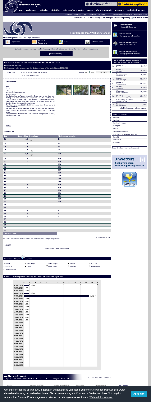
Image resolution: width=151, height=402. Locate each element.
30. (5, 228)
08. (5, 164)
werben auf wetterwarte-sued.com (125, 134)
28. (5, 222)
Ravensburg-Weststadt (124, 99)
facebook (116, 120)
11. (5, 173)
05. (5, 154)
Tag (5, 136)
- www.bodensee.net (131, 148)
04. (5, 149)
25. (5, 213)
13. (5, 179)
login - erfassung (34, 38)
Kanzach (119, 95)
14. (5, 181)
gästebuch (117, 117)
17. (5, 190)
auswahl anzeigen (95, 18)
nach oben (98, 377)
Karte (66, 42)
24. (5, 210)
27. (5, 219)
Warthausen (120, 91)
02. (5, 143)
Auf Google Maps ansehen (15, 92)
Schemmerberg (121, 74)
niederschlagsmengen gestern (130, 60)
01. (5, 139)
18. (5, 193)
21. (5, 202)
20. (5, 199)
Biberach (119, 65)
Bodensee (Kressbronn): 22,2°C (76, 14)
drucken (90, 377)
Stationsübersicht (97, 42)
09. (5, 167)
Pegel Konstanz (117, 148)
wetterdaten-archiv (140, 18)
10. (5, 170)
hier (79, 49)
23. (5, 207)
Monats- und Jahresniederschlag (57, 248)
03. (5, 146)
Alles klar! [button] (139, 394)
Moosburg (119, 69)
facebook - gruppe (120, 123)
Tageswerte (15, 42)
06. (5, 158)
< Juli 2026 (7, 126)
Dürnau (119, 78)
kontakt (116, 137)
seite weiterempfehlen (121, 131)
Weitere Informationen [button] (101, 397)
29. (5, 225)
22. (5, 205)
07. (5, 161)
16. (5, 187)
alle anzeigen (108, 18)
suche (115, 128)
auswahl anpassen (121, 18)
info (25, 38)
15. (5, 184)
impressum (117, 140)
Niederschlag (23, 136)
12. (5, 176)
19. (5, 196)
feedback (107, 377)
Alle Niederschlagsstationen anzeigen (133, 108)
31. (5, 231)
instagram (116, 126)
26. (5, 216)
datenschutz (117, 142)
